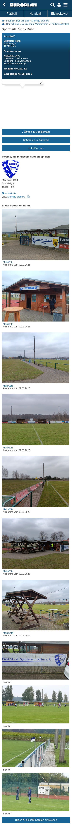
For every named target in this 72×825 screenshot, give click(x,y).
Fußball (12, 13)
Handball (36, 13)
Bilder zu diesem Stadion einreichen (36, 819)
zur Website (10, 193)
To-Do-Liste (37, 148)
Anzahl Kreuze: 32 (15, 68)
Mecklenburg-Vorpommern (34, 24)
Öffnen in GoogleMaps (36, 131)
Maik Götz (8, 262)
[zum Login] (4, 4)
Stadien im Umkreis (37, 139)
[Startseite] (23, 7)
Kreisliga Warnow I (40, 20)
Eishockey (58, 13)
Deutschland (22, 20)
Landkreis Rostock (60, 24)
